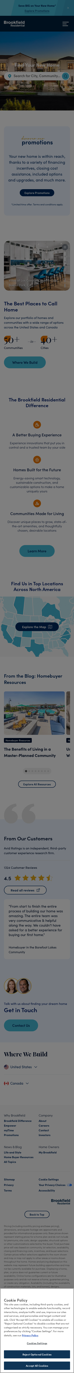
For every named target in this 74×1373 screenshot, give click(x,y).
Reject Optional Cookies (37, 1354)
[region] (37, 1330)
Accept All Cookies (37, 1365)
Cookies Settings (37, 1343)
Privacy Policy (30, 1335)
